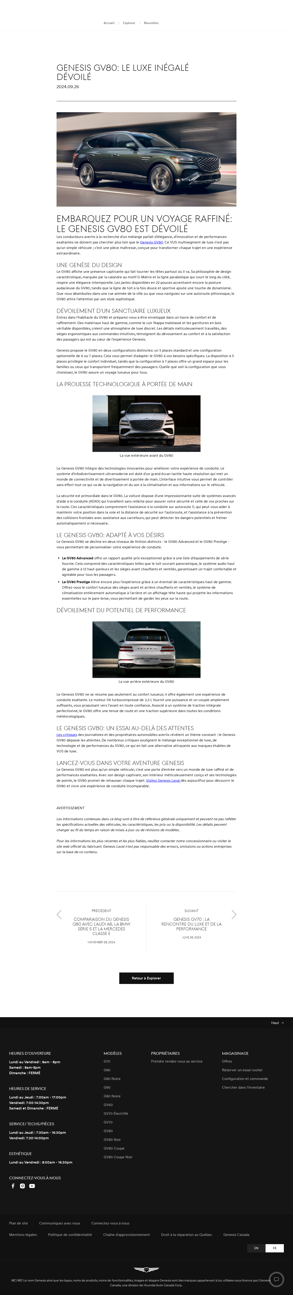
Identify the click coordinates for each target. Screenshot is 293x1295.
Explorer (129, 23)
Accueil (109, 23)
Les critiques (67, 734)
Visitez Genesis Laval (163, 780)
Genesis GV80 (151, 242)
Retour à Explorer (146, 978)
